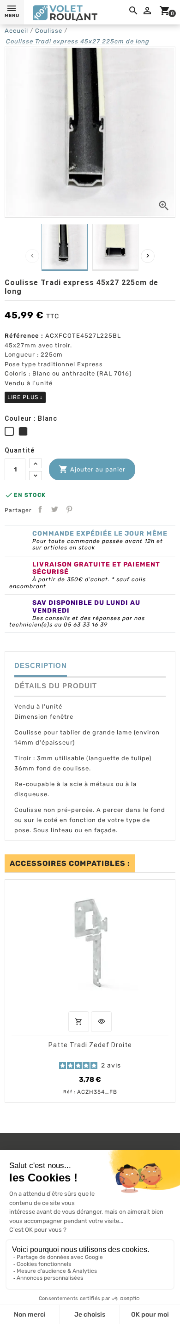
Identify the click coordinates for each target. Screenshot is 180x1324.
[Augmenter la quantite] (35, 463)
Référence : (24, 335)
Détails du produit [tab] (55, 686)
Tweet (54, 509)
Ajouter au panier (92, 469)
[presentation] (32, 256)
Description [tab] (40, 665)
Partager (40, 509)
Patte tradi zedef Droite (90, 1045)
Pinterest (69, 509)
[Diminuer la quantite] (35, 476)
